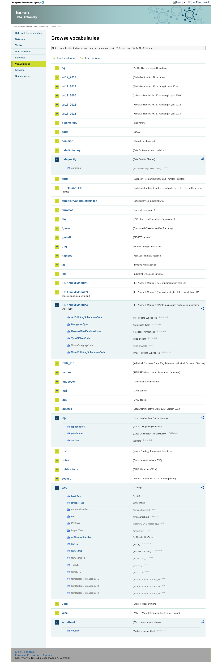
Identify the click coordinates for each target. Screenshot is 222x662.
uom (65, 603)
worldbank (69, 622)
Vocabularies (22, 63)
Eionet (29, 27)
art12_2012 (69, 77)
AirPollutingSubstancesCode (86, 317)
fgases (66, 228)
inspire (66, 372)
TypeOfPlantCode (80, 338)
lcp (64, 418)
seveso (66, 478)
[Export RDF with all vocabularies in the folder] (202, 159)
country (75, 630)
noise (65, 460)
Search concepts (92, 58)
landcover (68, 381)
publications (70, 469)
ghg (64, 246)
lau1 (64, 390)
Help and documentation (28, 33)
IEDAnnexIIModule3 (75, 292)
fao (64, 219)
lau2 (64, 399)
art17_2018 (69, 113)
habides (67, 255)
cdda (65, 131)
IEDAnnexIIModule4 (75, 305)
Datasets (20, 39)
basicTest (76, 496)
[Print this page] (185, 2)
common (67, 141)
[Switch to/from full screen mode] (190, 2)
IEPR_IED (68, 363)
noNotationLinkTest (81, 537)
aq (63, 68)
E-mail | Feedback (25, 651)
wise (65, 613)
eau (73, 516)
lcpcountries (78, 426)
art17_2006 (69, 95)
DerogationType (79, 324)
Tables (18, 45)
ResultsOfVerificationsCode (86, 331)
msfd (65, 451)
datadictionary (71, 150)
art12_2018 (69, 86)
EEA (29, 2)
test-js (74, 544)
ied (64, 273)
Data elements (23, 51)
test (64, 487)
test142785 (76, 551)
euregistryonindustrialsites (79, 200)
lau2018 (67, 408)
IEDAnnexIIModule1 (75, 282)
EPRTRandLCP (72, 188)
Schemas (20, 57)
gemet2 (66, 237)
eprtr (65, 178)
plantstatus (77, 433)
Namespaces (22, 76)
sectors (75, 440)
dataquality (69, 159)
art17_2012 (69, 104)
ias (64, 264)
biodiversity (69, 122)
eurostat (67, 210)
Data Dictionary (41, 27)
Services (19, 70)
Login (179, 2)
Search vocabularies (66, 58)
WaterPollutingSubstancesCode (88, 352)
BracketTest (77, 503)
